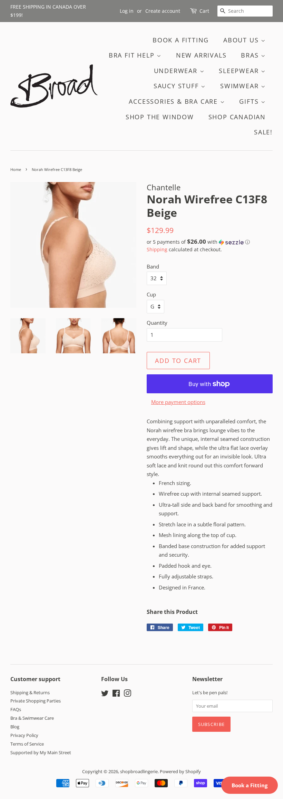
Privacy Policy (24, 735)
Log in (127, 11)
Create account (162, 11)
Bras (251, 55)
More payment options (178, 401)
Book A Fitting (181, 40)
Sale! (263, 132)
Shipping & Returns (30, 692)
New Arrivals (201, 55)
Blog (14, 727)
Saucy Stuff (177, 86)
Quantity (157, 322)
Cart (204, 11)
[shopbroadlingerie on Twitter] (105, 694)
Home (15, 169)
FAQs (15, 709)
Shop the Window (160, 117)
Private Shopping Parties (35, 701)
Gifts (250, 101)
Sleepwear (240, 71)
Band (153, 266)
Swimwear (240, 86)
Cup (151, 294)
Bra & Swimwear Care (32, 718)
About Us (242, 40)
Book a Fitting (249, 785)
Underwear (177, 71)
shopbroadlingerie (139, 771)
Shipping (157, 249)
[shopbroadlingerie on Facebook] (116, 694)
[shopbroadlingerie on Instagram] (127, 694)
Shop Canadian (237, 117)
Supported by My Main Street (40, 752)
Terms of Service (27, 744)
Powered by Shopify (180, 771)
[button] (210, 242)
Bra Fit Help (133, 55)
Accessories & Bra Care (174, 101)
